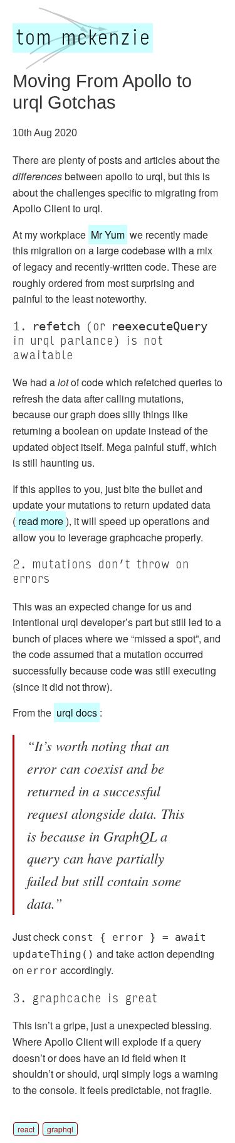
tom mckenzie (82, 38)
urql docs (76, 712)
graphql (60, 1129)
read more (40, 521)
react (26, 1129)
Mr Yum (108, 234)
